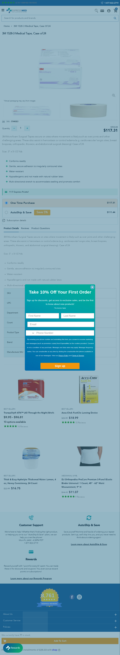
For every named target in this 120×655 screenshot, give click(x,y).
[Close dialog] (92, 287)
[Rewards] (13, 648)
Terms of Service (78, 355)
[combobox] (30, 333)
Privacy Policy (63, 355)
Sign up (60, 365)
